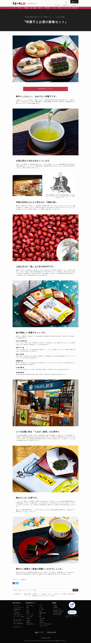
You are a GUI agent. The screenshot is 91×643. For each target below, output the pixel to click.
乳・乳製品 (41, 609)
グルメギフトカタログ (44, 595)
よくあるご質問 (17, 612)
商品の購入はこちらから (45, 88)
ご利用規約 (55, 607)
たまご (28, 609)
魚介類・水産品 (30, 605)
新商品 (35, 593)
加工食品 (28, 618)
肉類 (27, 607)
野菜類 (28, 612)
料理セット (29, 620)
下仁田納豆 (63, 593)
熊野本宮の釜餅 (27, 593)
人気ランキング (57, 593)
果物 (27, 611)
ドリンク (41, 607)
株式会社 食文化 (46, 637)
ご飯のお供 (41, 622)
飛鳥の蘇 (44, 593)
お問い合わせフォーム (18, 626)
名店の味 (52, 595)
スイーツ (18, 579)
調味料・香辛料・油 (31, 623)
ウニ (30, 595)
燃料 (40, 616)
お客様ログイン (67, 5)
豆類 (40, 611)
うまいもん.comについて (18, 607)
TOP (14, 579)
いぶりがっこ (50, 593)
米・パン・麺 (29, 616)
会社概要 (55, 605)
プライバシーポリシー (57, 609)
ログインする (16, 605)
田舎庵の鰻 (34, 595)
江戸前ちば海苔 (70, 593)
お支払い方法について (18, 614)
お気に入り (58, 5)
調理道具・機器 (42, 612)
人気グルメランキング (43, 625)
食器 (40, 614)
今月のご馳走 (42, 618)
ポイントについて (17, 621)
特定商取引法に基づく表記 (58, 611)
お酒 (40, 605)
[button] (72, 612)
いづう (39, 593)
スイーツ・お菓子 (30, 614)
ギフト (19, 7)
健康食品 (28, 622)
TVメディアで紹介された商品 (45, 623)
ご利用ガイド (75, 5)
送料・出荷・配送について (19, 619)
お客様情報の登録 (17, 609)
